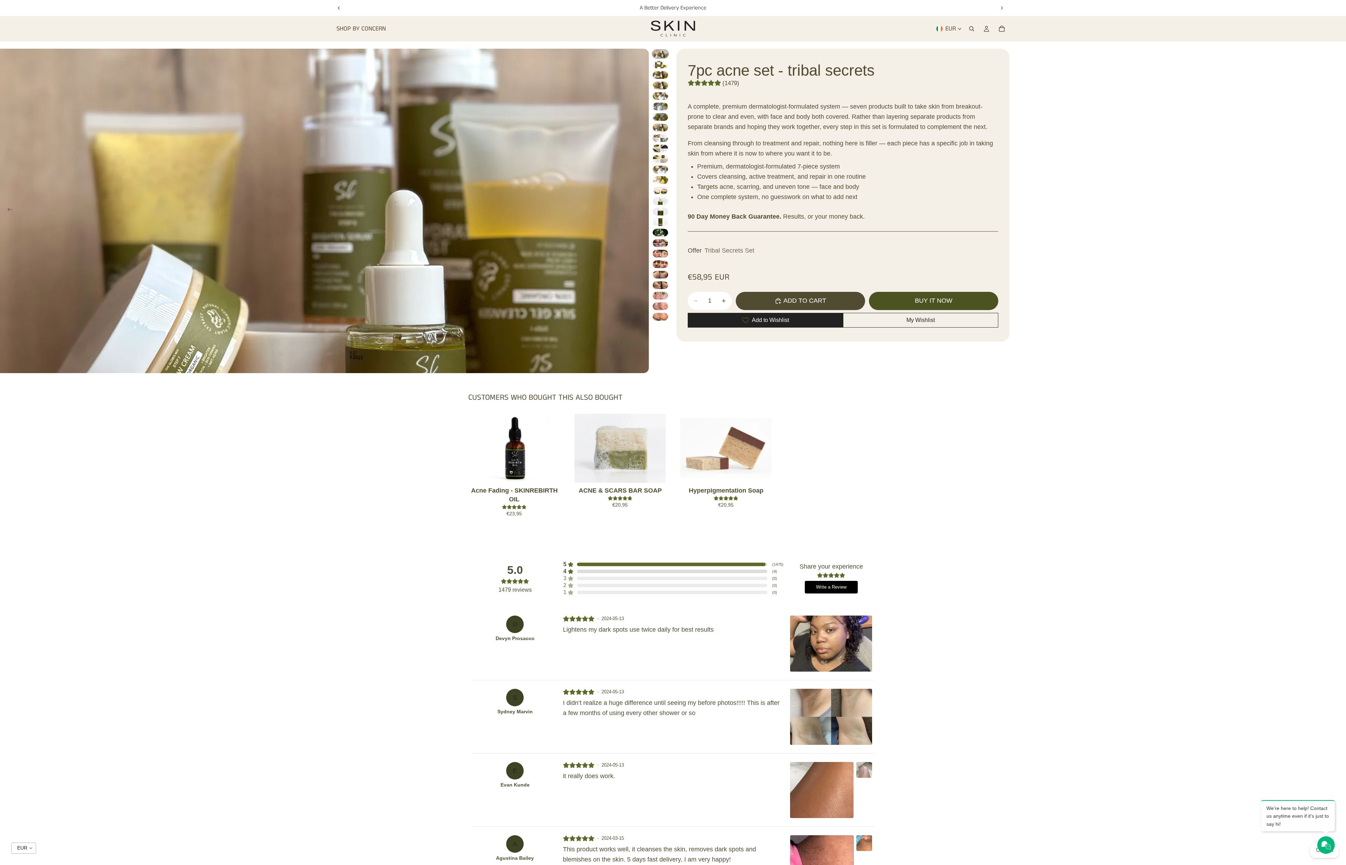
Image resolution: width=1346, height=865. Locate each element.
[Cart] (1002, 28)
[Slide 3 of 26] (660, 75)
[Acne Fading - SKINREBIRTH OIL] (514, 448)
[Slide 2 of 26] (660, 64)
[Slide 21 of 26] (660, 264)
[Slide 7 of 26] (660, 117)
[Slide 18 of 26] (660, 232)
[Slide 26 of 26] (660, 317)
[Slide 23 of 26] (660, 285)
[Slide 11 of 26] (660, 159)
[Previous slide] (339, 8)
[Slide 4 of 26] (660, 85)
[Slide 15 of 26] (660, 201)
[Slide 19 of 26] (660, 243)
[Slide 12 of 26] (660, 169)
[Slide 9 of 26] (660, 138)
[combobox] (23, 848)
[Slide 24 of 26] (660, 296)
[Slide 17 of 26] (660, 222)
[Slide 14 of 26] (660, 190)
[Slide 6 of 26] (660, 106)
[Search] (971, 28)
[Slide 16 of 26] (660, 211)
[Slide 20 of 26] (660, 254)
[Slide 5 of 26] (660, 96)
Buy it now (933, 300)
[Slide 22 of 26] (660, 275)
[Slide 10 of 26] (660, 148)
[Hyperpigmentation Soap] (725, 448)
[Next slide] (1002, 8)
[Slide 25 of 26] (660, 306)
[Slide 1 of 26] (660, 54)
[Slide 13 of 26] (660, 180)
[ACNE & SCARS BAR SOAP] (620, 448)
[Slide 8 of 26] (660, 127)
